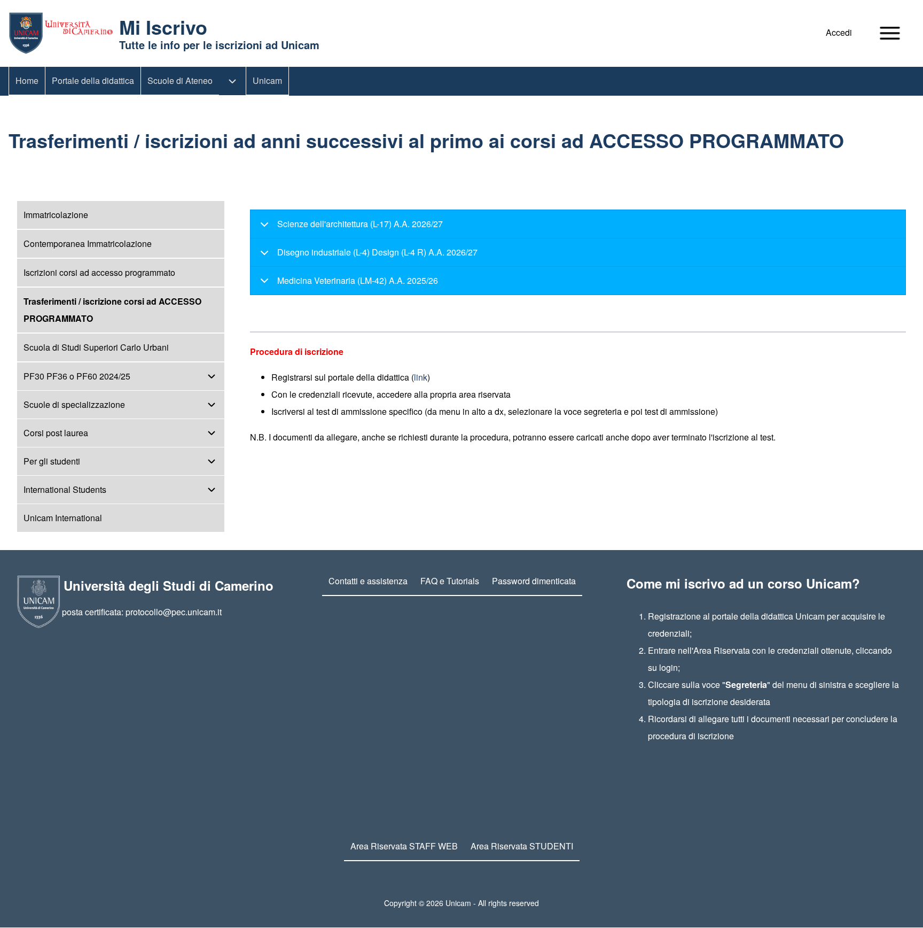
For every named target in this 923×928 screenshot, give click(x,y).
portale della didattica (752, 616)
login (668, 667)
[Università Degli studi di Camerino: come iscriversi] (61, 33)
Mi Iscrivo (163, 26)
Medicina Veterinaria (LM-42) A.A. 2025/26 (357, 280)
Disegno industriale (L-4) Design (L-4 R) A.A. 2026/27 (377, 252)
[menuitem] (841, 32)
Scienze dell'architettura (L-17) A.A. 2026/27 (360, 224)
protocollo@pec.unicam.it (174, 612)
